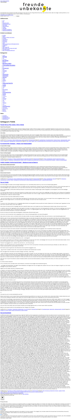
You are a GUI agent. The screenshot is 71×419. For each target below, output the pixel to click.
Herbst (3, 78)
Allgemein (3, 55)
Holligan (2, 310)
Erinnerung (5, 68)
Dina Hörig (4, 25)
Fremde (4, 71)
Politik (4, 94)
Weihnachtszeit (5, 108)
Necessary (4, 409)
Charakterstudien (8, 65)
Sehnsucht (4, 99)
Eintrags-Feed (5, 116)
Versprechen (4, 107)
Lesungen (4, 28)
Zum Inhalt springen (4, 0)
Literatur (4, 86)
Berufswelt (5, 60)
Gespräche (5, 76)
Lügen (69, 140)
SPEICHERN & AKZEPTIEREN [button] (5, 418)
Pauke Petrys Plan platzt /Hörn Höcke (12, 124)
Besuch (4, 62)
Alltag (4, 57)
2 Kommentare (35, 180)
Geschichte (5, 74)
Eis (3, 66)
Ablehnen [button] (20, 394)
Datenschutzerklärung (7, 30)
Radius (3, 36)
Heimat (4, 77)
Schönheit (4, 98)
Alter (3, 58)
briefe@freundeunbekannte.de (6, 15)
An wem (4, 35)
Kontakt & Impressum (7, 29)
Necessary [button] (2, 408)
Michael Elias (32, 140)
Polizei (13, 310)
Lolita (3, 42)
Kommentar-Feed (6, 118)
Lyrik (3, 87)
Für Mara (4, 38)
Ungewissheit (4, 105)
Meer (3, 88)
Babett (3, 46)
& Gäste (4, 27)
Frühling (3, 72)
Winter (4, 110)
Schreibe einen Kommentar (54, 141)
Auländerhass (4, 59)
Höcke (29, 141)
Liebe (4, 85)
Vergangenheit (6, 106)
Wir (3, 21)
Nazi (7, 310)
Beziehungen (6, 63)
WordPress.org (5, 119)
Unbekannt (4, 45)
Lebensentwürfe (7, 83)
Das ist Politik (4, 182)
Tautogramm (29, 160)
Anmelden (4, 115)
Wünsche (4, 111)
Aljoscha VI (4, 40)
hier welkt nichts (5, 49)
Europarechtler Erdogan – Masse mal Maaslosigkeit (16, 143)
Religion (4, 95)
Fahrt (3, 69)
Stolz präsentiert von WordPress (16, 393)
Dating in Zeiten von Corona (8, 37)
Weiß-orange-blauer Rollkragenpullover (10, 44)
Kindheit (4, 80)
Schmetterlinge (4, 96)
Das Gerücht (5, 39)
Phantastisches (6, 92)
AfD (27, 141)
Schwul (3, 97)
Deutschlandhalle (5, 313)
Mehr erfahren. (26, 394)
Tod (3, 100)
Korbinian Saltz (5, 23)
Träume (4, 103)
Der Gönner (4, 41)
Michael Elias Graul (6, 24)
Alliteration (11, 160)
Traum (3, 101)
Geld (3, 73)
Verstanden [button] (15, 394)
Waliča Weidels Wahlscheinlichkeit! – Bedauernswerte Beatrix (19, 162)
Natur (3, 91)
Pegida (32, 141)
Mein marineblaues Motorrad (8, 50)
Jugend (3, 79)
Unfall (3, 104)
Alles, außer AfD (5, 47)
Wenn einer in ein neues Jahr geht (9, 48)
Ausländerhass (42, 140)
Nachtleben (5, 89)
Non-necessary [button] (3, 413)
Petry (36, 141)
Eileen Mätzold (5, 26)
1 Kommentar (20, 310)
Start (3, 20)
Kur (5, 310)
